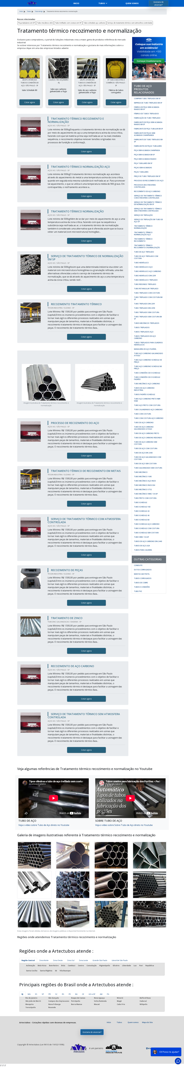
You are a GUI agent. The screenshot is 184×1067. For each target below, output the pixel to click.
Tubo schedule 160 (142, 507)
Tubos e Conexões (142, 587)
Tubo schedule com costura (146, 528)
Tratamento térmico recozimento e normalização (147, 246)
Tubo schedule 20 (141, 511)
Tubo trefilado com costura (147, 293)
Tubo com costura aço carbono (148, 418)
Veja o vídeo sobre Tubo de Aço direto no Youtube (43, 825)
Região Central (28, 960)
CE (83, 994)
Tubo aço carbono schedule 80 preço (148, 367)
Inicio (76, 3)
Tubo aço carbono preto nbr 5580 (147, 400)
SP (43, 994)
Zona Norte (43, 960)
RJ (22, 994)
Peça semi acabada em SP (144, 155)
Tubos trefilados (142, 327)
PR (49, 994)
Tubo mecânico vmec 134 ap (146, 494)
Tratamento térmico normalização (143, 227)
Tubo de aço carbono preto (146, 433)
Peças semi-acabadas (143, 167)
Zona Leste (83, 960)
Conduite (138, 565)
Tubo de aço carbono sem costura (145, 443)
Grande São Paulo (100, 960)
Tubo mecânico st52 (45, 23)
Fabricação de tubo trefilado (147, 118)
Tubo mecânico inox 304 (144, 485)
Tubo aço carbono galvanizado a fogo (148, 354)
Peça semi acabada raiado (145, 159)
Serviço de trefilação (143, 215)
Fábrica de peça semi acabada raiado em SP (146, 108)
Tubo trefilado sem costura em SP (148, 318)
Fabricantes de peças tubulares (148, 146)
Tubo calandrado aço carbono (148, 409)
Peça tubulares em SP (26, 23)
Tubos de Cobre (141, 582)
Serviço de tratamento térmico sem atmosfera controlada (129, 23)
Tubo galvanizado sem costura (148, 468)
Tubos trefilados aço (143, 332)
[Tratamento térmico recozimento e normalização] (29, 68)
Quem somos (132, 3)
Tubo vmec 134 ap (141, 537)
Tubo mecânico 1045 (143, 476)
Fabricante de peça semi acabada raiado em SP (148, 123)
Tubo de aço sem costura (145, 463)
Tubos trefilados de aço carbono (145, 337)
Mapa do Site (147, 1022)
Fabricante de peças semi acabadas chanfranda (144, 134)
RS (63, 994)
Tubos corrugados (142, 578)
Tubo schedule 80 (141, 520)
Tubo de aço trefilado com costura (146, 257)
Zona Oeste (58, 960)
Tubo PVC (138, 591)
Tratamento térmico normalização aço (143, 233)
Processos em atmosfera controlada (145, 186)
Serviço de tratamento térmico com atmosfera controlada (148, 197)
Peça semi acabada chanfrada (147, 150)
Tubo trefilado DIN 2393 (144, 308)
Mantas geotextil (142, 574)
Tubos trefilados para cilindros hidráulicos (148, 343)
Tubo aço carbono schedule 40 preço (148, 361)
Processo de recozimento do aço (149, 180)
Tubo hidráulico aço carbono (147, 271)
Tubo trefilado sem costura (146, 312)
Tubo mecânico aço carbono (147, 383)
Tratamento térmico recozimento (143, 240)
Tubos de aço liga (142, 546)
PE (70, 994)
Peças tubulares (141, 172)
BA (76, 994)
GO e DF (92, 994)
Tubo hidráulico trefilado (146, 280)
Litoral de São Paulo (120, 960)
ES (36, 994)
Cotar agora (29, 102)
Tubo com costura (142, 414)
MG (29, 994)
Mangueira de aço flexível (145, 349)
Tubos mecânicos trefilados (146, 323)
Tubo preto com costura (145, 498)
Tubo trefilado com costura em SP (68, 23)
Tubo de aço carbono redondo (148, 437)
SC (56, 994)
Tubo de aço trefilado (144, 252)
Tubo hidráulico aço (143, 267)
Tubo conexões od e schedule (147, 373)
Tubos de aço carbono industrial (144, 389)
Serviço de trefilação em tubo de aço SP (148, 220)
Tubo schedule (140, 502)
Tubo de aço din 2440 (143, 453)
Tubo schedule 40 (141, 515)
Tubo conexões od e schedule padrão (147, 378)
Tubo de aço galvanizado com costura (147, 458)
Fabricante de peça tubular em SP (148, 129)
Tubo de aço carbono (144, 422)
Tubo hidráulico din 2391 (145, 275)
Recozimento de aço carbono (147, 191)
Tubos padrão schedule (144, 394)
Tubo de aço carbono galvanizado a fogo (144, 428)
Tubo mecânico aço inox (145, 481)
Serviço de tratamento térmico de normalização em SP (148, 203)
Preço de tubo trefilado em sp (147, 176)
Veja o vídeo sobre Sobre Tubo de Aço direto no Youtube (124, 825)
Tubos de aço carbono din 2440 (148, 541)
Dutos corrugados (143, 570)
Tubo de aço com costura (145, 448)
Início (109, 1022)
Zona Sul (70, 960)
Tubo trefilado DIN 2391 (144, 304)
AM (101, 994)
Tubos (101, 3)
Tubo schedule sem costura (146, 533)
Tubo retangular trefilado (146, 288)
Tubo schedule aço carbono (94, 23)
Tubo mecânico (140, 472)
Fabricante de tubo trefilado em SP (148, 140)
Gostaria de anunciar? (158, 3)
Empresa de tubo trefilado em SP (148, 103)
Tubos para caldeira (143, 550)
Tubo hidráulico (141, 263)
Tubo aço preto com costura (147, 405)
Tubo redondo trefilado (145, 284)
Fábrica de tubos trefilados (146, 113)
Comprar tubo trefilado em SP (147, 98)
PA (108, 994)
